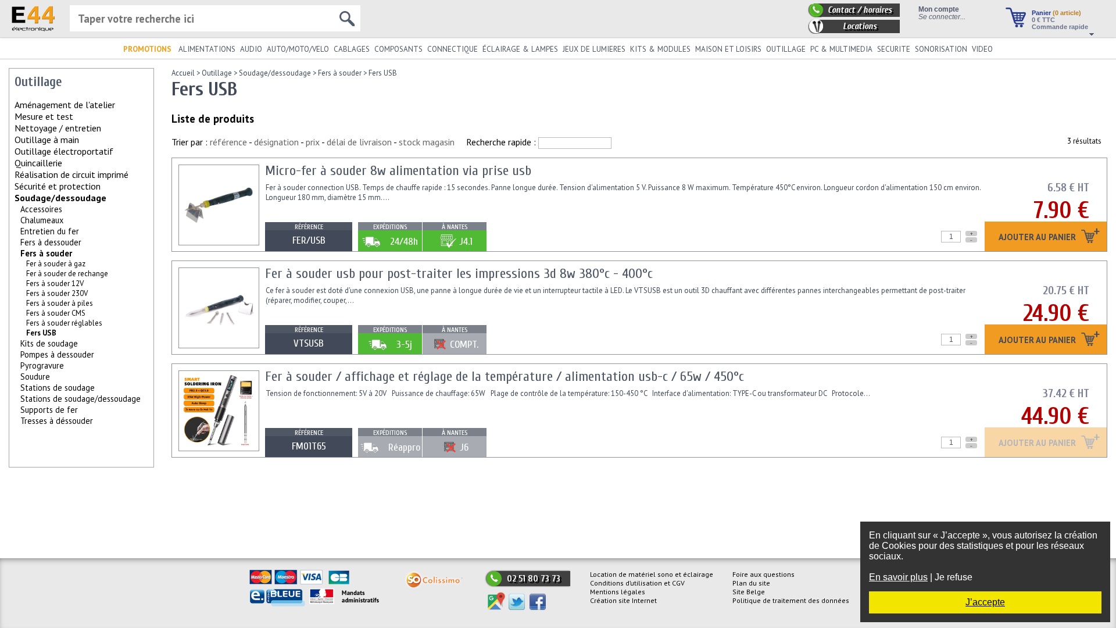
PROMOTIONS (147, 49)
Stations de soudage (57, 387)
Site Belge (748, 591)
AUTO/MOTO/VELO (298, 49)
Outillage (217, 73)
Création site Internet (623, 600)
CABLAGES (352, 49)
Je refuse (953, 577)
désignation (276, 142)
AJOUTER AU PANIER (1038, 237)
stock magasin (427, 142)
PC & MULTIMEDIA (841, 49)
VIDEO (982, 49)
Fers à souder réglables (64, 323)
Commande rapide (1060, 26)
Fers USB (383, 73)
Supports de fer (49, 409)
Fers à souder (46, 253)
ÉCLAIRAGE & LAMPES (520, 49)
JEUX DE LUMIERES (594, 49)
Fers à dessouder (50, 242)
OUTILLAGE (786, 49)
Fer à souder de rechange (67, 274)
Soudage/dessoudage (60, 198)
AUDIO (251, 49)
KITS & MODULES (660, 49)
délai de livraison (359, 142)
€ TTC (1043, 19)
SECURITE (893, 49)
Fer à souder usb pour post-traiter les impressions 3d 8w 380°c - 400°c (459, 273)
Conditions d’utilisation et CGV (637, 583)
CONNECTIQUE (452, 49)
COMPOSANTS (398, 49)
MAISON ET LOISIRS (728, 49)
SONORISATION (941, 49)
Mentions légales (617, 591)
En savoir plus (898, 577)
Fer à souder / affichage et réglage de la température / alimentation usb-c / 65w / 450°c (504, 376)
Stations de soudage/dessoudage (80, 398)
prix (313, 142)
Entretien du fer (49, 231)
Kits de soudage (49, 343)
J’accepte (985, 602)
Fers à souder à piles (59, 303)
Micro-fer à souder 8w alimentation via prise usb (398, 171)
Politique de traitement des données (790, 600)
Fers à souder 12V (55, 283)
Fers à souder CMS (55, 313)
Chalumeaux (41, 220)
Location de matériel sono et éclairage (651, 574)
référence (228, 142)
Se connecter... (941, 16)
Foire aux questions (763, 574)
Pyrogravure (42, 365)
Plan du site (751, 583)
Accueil (183, 73)
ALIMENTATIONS (206, 49)
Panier (1056, 12)
